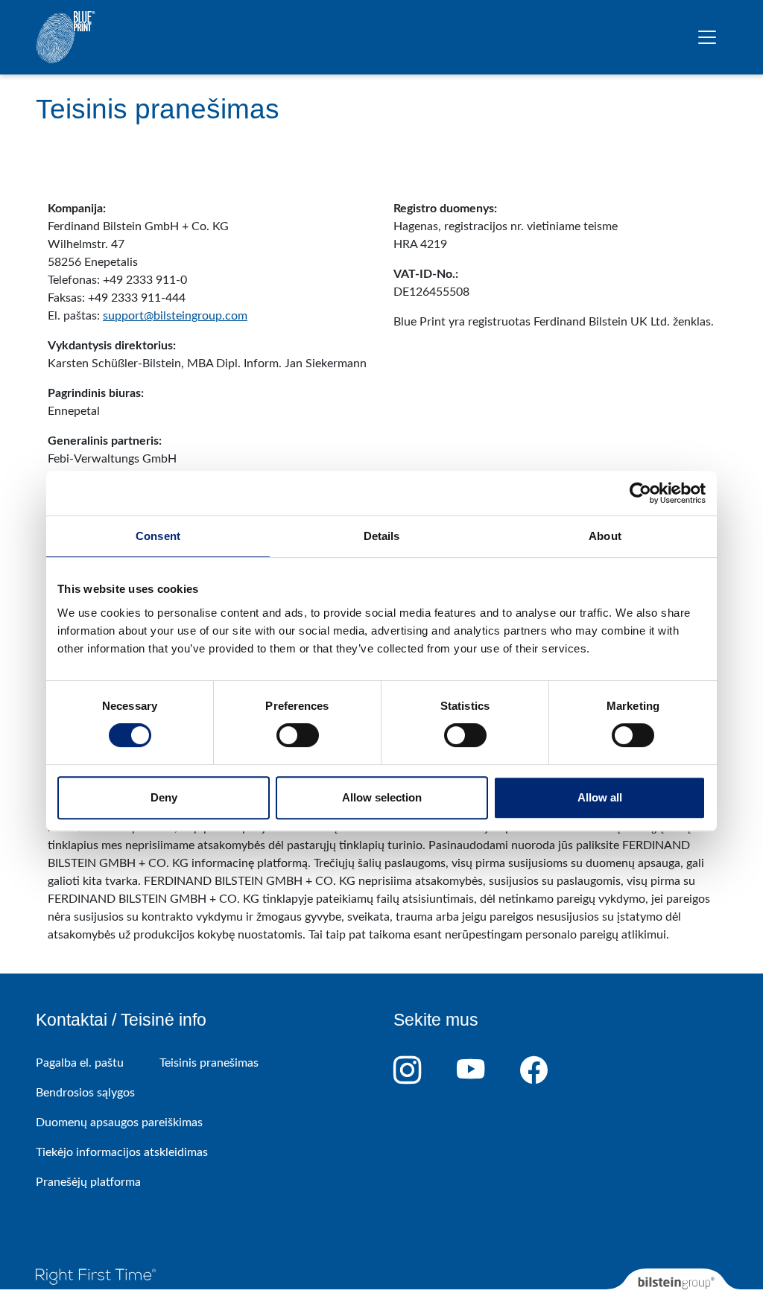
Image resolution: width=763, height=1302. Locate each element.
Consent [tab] (158, 536)
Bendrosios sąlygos (85, 1093)
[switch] (297, 735)
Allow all (599, 797)
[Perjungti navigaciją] (707, 37)
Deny (164, 797)
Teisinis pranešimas (209, 1063)
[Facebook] (551, 1070)
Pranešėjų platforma (88, 1182)
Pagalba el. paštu (80, 1063)
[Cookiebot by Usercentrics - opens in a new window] (640, 493)
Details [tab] (382, 536)
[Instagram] (425, 1070)
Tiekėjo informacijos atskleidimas (122, 1152)
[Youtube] (488, 1070)
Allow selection (382, 797)
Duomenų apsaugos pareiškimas (119, 1122)
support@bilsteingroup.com (175, 316)
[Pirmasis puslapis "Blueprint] (65, 37)
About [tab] (605, 536)
